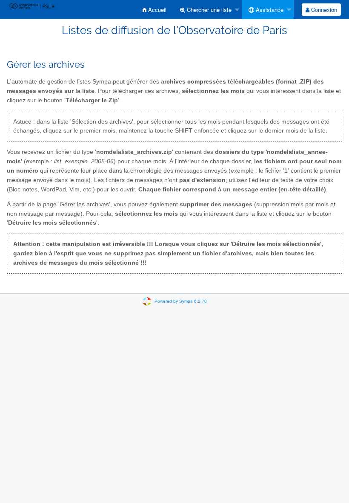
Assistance (268, 10)
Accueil (156, 10)
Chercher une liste (208, 10)
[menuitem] (154, 9)
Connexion (323, 10)
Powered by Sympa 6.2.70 (180, 300)
